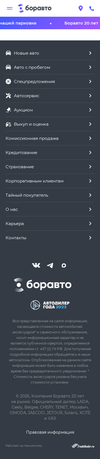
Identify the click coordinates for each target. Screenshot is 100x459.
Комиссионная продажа (32, 138)
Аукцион (23, 110)
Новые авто (26, 53)
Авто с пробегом (32, 67)
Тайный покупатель (27, 195)
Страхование (20, 166)
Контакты (16, 237)
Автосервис (26, 95)
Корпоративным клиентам (35, 181)
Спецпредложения (34, 81)
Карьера (15, 223)
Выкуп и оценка (31, 124)
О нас (12, 209)
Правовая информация (50, 432)
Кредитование (21, 152)
